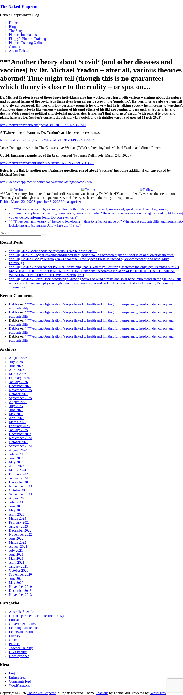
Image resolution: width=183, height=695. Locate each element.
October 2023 (18, 490)
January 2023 (18, 526)
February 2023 (19, 522)
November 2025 (20, 390)
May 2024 (16, 462)
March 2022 (17, 542)
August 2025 (18, 402)
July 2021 (16, 550)
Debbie (5, 202)
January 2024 (18, 478)
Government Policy (22, 624)
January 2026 (18, 382)
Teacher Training (21, 648)
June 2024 (16, 458)
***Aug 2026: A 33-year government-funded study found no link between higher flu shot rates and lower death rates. (91, 255)
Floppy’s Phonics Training (27, 39)
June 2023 (16, 506)
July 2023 (16, 502)
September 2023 (20, 494)
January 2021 (18, 566)
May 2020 (16, 582)
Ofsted (13, 640)
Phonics (14, 644)
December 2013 (20, 590)
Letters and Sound (22, 632)
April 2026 (16, 370)
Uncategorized (71, 202)
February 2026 (19, 378)
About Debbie (19, 51)
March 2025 (17, 422)
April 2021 (16, 562)
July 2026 (16, 362)
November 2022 (20, 534)
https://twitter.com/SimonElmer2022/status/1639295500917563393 (47, 163)
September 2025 (20, 398)
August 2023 (18, 498)
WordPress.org (19, 685)
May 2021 (16, 558)
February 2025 (19, 426)
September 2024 (20, 446)
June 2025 (16, 410)
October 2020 (18, 570)
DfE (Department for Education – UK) (36, 616)
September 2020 (20, 574)
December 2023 (20, 482)
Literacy (15, 636)
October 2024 (18, 442)
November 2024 (20, 438)
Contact (14, 47)
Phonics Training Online (26, 43)
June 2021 (16, 554)
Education (16, 620)
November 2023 (20, 486)
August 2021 (18, 546)
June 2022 (16, 538)
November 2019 (20, 586)
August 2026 (18, 358)
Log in (13, 673)
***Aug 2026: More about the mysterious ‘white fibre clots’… (53, 251)
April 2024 (16, 466)
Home (13, 23)
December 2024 (20, 434)
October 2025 (18, 394)
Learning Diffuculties (24, 628)
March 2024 (17, 470)
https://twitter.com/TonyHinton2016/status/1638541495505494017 (47, 140)
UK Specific (18, 652)
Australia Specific (21, 612)
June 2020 (16, 578)
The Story (16, 31)
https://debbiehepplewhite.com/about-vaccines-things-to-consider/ (46, 182)
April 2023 (16, 514)
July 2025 (16, 406)
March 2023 (17, 518)
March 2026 (17, 374)
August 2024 (18, 450)
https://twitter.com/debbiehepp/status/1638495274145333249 (43, 125)
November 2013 (20, 594)
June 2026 (16, 366)
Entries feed (17, 677)
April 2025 (16, 418)
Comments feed (20, 681)
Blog (12, 27)
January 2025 (18, 430)
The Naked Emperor (19, 6)
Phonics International (24, 35)
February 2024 (19, 474)
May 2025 (16, 414)
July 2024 (16, 454)
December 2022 (20, 530)
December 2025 (20, 386)
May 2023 (16, 510)
